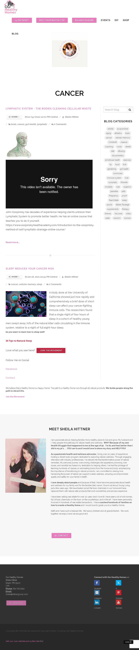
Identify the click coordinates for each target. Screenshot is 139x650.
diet (112, 151)
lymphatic (42, 124)
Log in (128, 642)
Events (105, 20)
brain (13, 124)
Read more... (13, 242)
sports (109, 205)
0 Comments (60, 124)
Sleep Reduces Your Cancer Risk (30, 268)
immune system (114, 178)
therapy (125, 209)
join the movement (51, 350)
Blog (15, 33)
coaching (109, 147)
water (107, 218)
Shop (126, 20)
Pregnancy (113, 196)
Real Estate (114, 200)
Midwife (124, 182)
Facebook (11, 369)
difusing (121, 151)
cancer (20, 124)
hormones (117, 173)
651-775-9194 (18, 589)
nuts (118, 187)
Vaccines (118, 214)
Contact (10, 377)
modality (109, 187)
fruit (124, 164)
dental (128, 147)
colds (119, 147)
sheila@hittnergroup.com (17, 594)
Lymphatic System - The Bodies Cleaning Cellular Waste (48, 108)
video (128, 214)
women (127, 218)
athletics (118, 133)
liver (127, 178)
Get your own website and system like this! (24, 641)
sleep (39, 284)
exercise (127, 160)
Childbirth (112, 142)
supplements (113, 209)
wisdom (117, 218)
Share (14, 117)
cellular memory (27, 284)
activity (111, 129)
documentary (118, 155)
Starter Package (122, 205)
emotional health (112, 160)
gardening (111, 169)
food (117, 164)
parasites (114, 191)
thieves (108, 214)
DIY (117, 20)
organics (127, 187)
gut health (30, 124)
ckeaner (124, 142)
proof (124, 196)
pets (123, 191)
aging (108, 133)
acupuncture (122, 129)
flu (111, 164)
